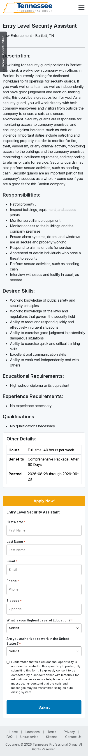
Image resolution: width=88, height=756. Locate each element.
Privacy (69, 732)
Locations (32, 732)
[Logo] (27, 7)
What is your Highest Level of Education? (40, 620)
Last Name (16, 541)
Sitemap (52, 737)
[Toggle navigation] (81, 7)
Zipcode (14, 601)
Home (13, 732)
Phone (13, 581)
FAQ (10, 737)
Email (12, 561)
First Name (16, 522)
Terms (51, 732)
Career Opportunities (3, 52)
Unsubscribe (29, 737)
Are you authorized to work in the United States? (38, 641)
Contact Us (73, 737)
